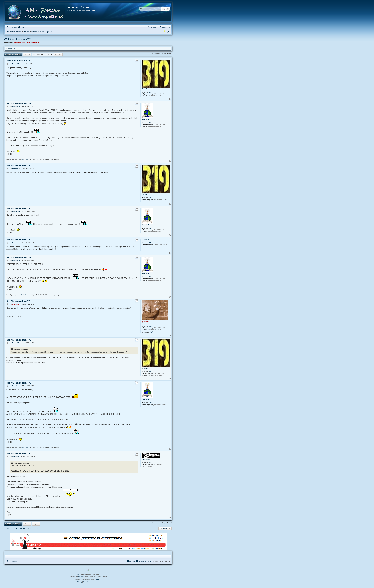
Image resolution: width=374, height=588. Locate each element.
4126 (151, 326)
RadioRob (26, 42)
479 (150, 243)
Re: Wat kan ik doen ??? (18, 103)
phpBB (80, 576)
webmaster (35, 42)
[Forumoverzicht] (36, 12)
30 (150, 92)
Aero (78, 574)
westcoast (18, 42)
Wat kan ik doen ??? (17, 39)
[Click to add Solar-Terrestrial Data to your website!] (88, 570)
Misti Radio (146, 119)
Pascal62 (145, 89)
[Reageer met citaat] (136, 60)
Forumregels (10, 49)
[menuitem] (21, 27)
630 (150, 123)
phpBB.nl (97, 579)
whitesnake (146, 459)
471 (150, 462)
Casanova (145, 239)
